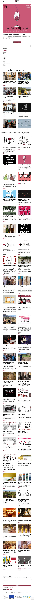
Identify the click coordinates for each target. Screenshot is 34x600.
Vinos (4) (4, 62)
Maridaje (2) (4, 65)
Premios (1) (4, 61)
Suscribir (17, 585)
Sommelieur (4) (5, 56)
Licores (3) (4, 57)
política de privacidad (10, 587)
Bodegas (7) (4, 60)
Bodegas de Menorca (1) (6, 63)
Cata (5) (4, 59)
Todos (3, 55)
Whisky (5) (4, 58)
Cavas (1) (4, 64)
